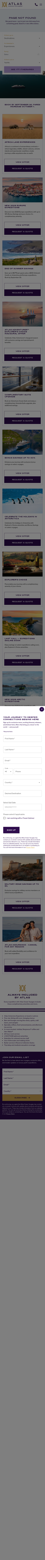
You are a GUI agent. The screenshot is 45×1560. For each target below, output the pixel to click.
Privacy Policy (30, 847)
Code (6, 768)
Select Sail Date (9, 802)
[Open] (39, 782)
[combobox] (20, 782)
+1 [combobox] (6, 771)
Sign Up (11, 830)
